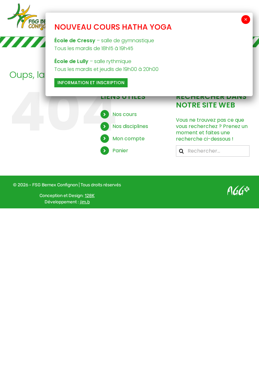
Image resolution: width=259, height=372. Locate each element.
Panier (120, 150)
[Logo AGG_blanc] (238, 187)
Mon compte (128, 138)
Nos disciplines (130, 126)
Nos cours (124, 114)
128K (89, 195)
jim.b (85, 202)
